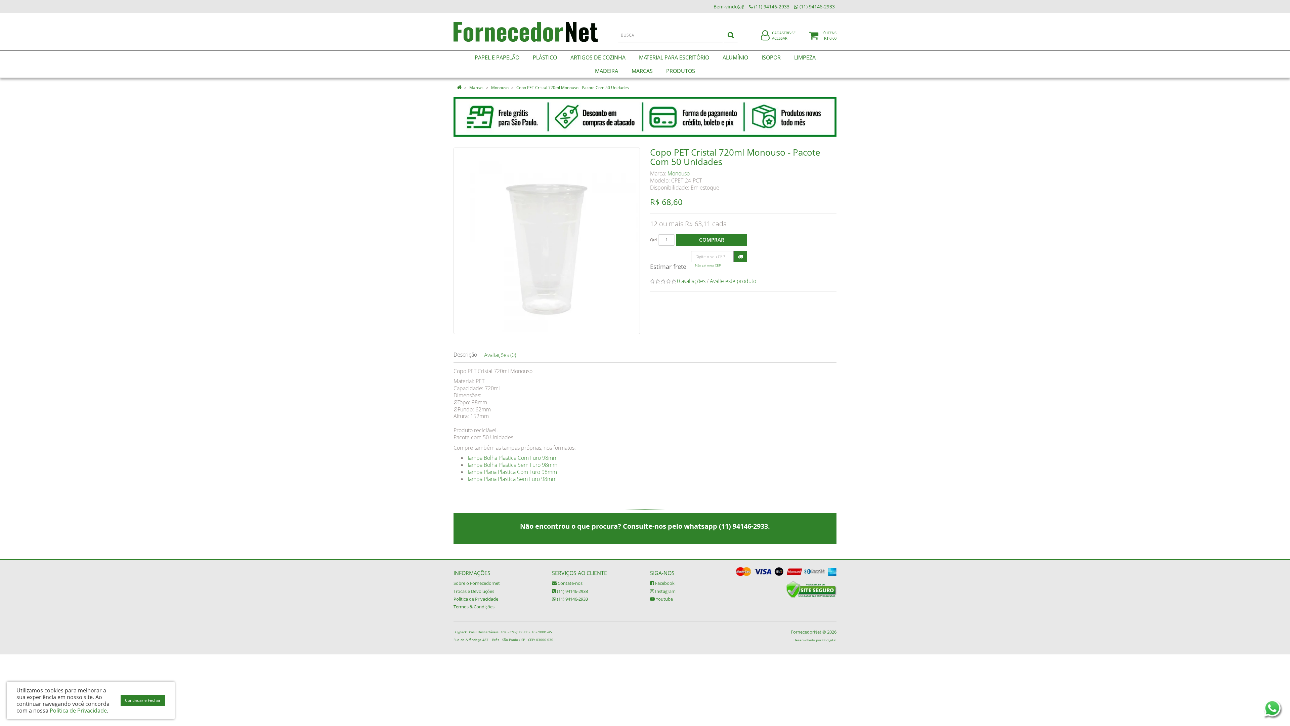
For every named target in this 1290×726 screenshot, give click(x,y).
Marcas (476, 87)
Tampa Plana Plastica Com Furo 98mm (512, 472)
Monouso (500, 87)
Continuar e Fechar (143, 700)
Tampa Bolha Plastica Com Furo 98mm (512, 457)
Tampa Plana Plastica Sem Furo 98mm (512, 479)
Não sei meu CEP (708, 265)
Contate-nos (570, 583)
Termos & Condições (474, 607)
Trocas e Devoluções (474, 591)
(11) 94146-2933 (572, 591)
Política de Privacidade (476, 599)
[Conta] (765, 35)
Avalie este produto (733, 281)
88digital (829, 640)
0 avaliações (691, 281)
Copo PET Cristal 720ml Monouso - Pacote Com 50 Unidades (572, 87)
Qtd (653, 240)
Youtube (664, 599)
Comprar (711, 239)
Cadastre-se (784, 32)
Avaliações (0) (500, 355)
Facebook (664, 583)
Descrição (465, 354)
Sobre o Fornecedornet (477, 583)
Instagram (665, 591)
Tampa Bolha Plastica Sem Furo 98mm (512, 465)
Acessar (779, 38)
